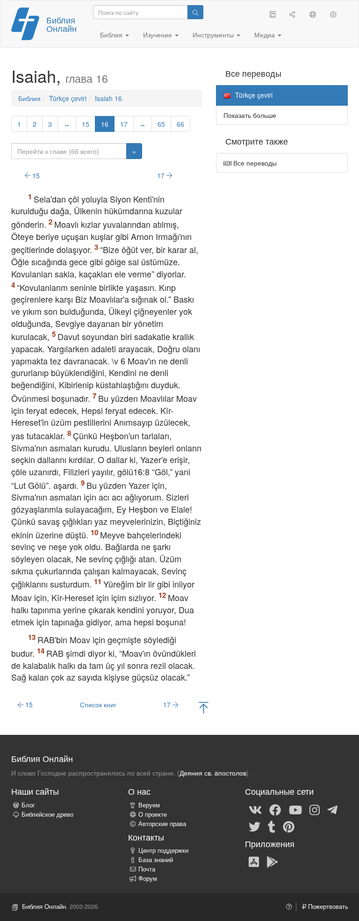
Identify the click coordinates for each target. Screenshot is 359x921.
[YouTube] (295, 809)
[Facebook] (275, 809)
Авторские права (162, 823)
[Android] (272, 861)
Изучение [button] (158, 34)
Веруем (149, 805)
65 (161, 124)
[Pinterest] (288, 826)
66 (180, 124)
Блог (28, 805)
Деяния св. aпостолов (213, 772)
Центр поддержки (163, 850)
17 (124, 124)
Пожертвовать (327, 906)
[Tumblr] (271, 826)
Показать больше (249, 115)
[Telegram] (332, 809)
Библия (29, 98)
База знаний (155, 860)
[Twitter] (254, 826)
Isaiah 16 (108, 98)
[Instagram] (314, 809)
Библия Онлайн (61, 23)
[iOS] (254, 861)
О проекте (152, 814)
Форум (147, 878)
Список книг (98, 704)
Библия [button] (112, 34)
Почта (146, 869)
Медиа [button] (265, 34)
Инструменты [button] (214, 34)
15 (85, 124)
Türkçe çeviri (67, 98)
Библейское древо (47, 814)
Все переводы (254, 162)
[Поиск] (195, 12)
